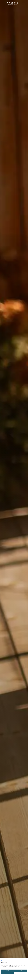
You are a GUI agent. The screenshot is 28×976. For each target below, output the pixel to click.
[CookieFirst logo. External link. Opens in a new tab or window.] (1, 961)
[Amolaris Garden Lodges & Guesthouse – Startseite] (12, 4)
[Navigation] (25, 2)
